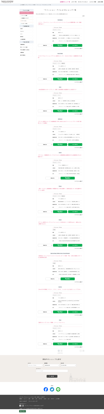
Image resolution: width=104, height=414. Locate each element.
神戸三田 (40, 398)
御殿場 (21, 398)
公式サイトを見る (23, 401)
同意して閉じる (22, 411)
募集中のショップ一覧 (65, 1)
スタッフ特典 (93, 1)
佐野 (29, 398)
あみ (48, 398)
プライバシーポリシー (32, 401)
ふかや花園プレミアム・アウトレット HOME (27, 4)
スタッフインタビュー (83, 1)
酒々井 (52, 398)
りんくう (25, 398)
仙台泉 (45, 398)
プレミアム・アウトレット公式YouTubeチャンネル (33, 405)
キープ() (74, 1)
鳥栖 (33, 398)
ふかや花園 (57, 398)
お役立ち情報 (100, 1)
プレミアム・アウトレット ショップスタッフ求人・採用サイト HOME (31, 397)
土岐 (36, 398)
